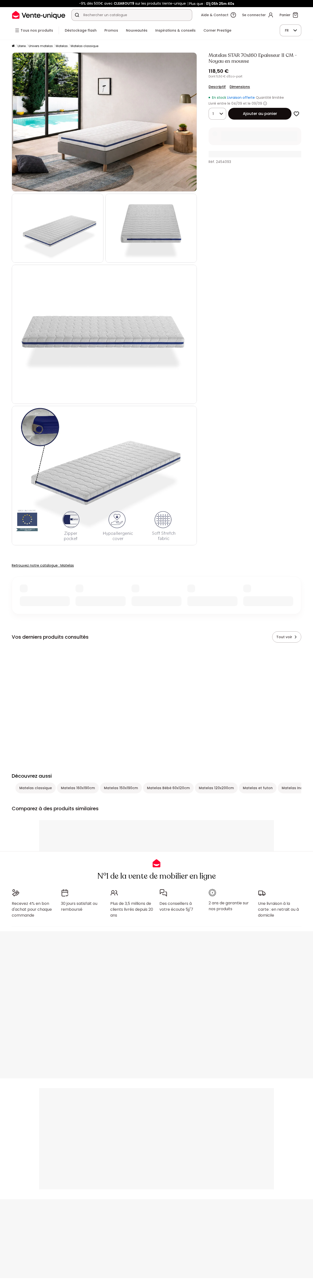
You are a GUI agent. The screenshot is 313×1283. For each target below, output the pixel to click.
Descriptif (217, 86)
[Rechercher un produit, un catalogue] (77, 15)
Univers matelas (41, 46)
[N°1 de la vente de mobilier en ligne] (39, 14)
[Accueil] (13, 46)
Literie (22, 46)
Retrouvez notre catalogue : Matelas (43, 565)
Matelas (62, 46)
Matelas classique (84, 46)
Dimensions (240, 86)
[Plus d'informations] (265, 103)
